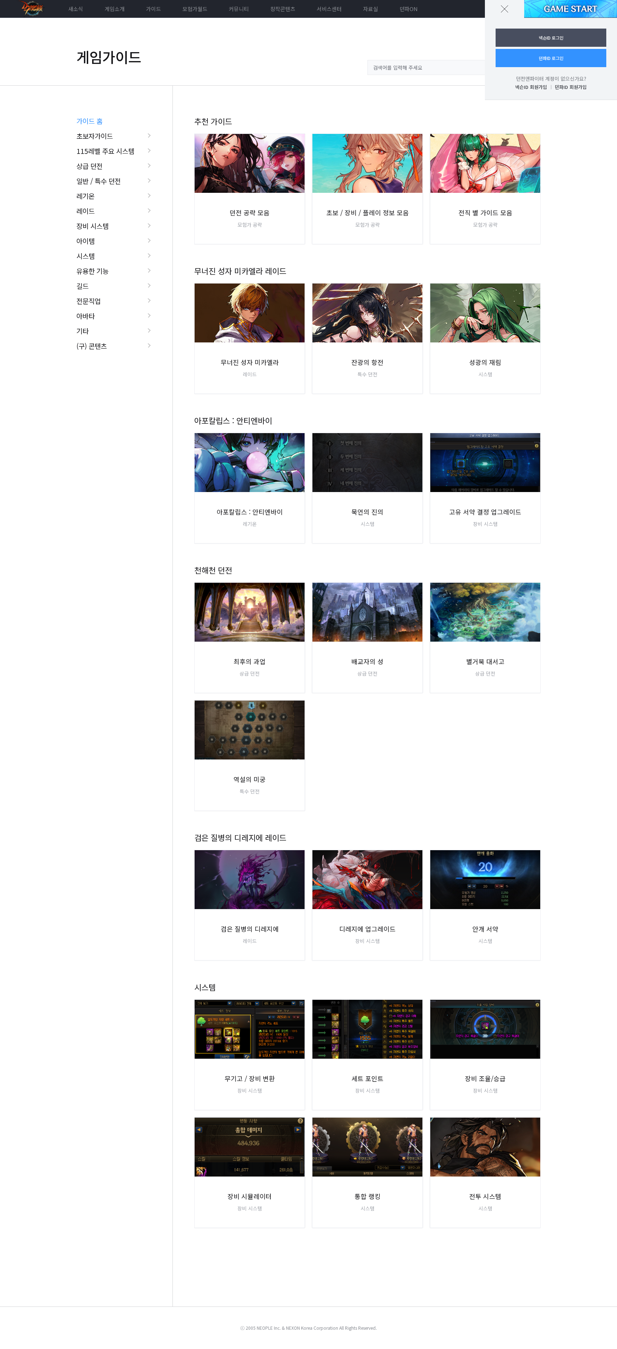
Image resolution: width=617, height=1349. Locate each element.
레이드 (85, 211)
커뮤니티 (239, 8)
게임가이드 (108, 56)
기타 (82, 331)
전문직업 (88, 301)
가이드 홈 (89, 121)
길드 (82, 286)
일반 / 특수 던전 (98, 181)
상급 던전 (89, 166)
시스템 (85, 256)
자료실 (370, 8)
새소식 (75, 8)
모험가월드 (194, 8)
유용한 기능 (92, 271)
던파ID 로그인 (551, 58)
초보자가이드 (94, 136)
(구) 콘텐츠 (91, 346)
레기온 (85, 196)
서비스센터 (329, 8)
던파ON (409, 8)
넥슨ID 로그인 (551, 38)
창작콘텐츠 (282, 8)
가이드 (153, 8)
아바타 (85, 316)
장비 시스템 (92, 226)
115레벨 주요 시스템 (105, 151)
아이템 (85, 241)
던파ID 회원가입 (571, 87)
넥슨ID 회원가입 (531, 87)
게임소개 (115, 8)
